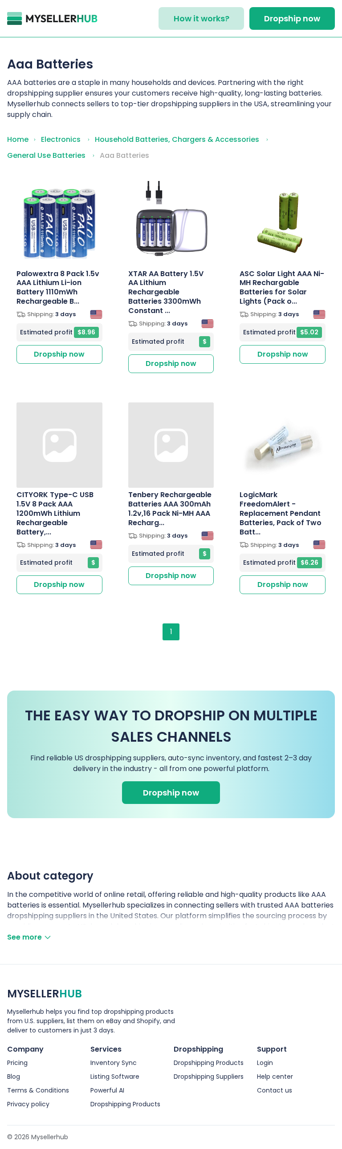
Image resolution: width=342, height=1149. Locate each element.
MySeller (44, 993)
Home (17, 139)
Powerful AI (107, 1090)
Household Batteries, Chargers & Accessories (177, 139)
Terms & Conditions (38, 1090)
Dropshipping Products (125, 1104)
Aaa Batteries (124, 155)
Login (265, 1062)
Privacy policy (28, 1104)
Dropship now (292, 18)
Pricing (17, 1062)
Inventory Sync (113, 1062)
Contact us (274, 1090)
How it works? (201, 18)
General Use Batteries (46, 155)
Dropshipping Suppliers (209, 1076)
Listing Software (114, 1076)
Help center (275, 1076)
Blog (13, 1076)
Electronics (61, 139)
